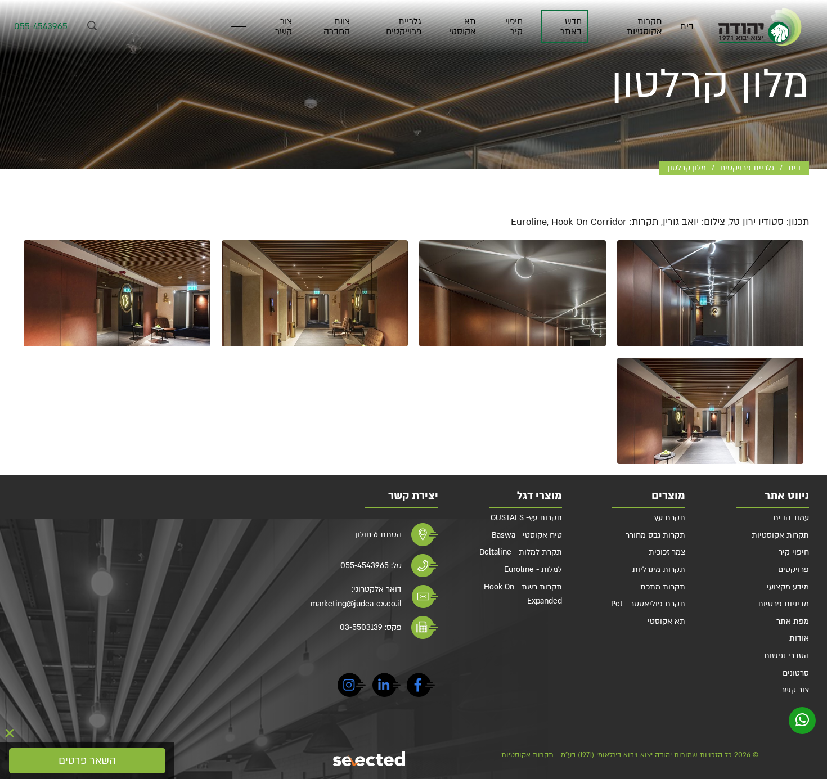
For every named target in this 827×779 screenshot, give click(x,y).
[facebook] (421, 687)
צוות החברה (336, 27)
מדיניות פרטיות (783, 603)
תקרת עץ (669, 517)
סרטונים (796, 673)
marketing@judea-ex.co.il (356, 603)
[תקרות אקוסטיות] (760, 26)
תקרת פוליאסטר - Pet (648, 603)
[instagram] (352, 687)
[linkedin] (386, 687)
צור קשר (283, 27)
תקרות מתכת (662, 587)
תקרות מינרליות (658, 569)
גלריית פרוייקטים (403, 27)
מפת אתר (792, 621)
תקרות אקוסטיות (644, 27)
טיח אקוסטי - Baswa (527, 535)
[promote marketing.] (370, 759)
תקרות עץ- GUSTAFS (526, 517)
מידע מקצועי (788, 587)
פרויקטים (793, 569)
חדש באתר (571, 27)
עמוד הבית (791, 517)
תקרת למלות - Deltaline (520, 552)
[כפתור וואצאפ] (802, 720)
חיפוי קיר (514, 27)
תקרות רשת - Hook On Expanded (523, 594)
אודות (799, 638)
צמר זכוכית (667, 552)
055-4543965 (41, 27)
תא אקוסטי (462, 27)
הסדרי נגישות (786, 655)
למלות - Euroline (533, 569)
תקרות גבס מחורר (655, 535)
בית (687, 27)
